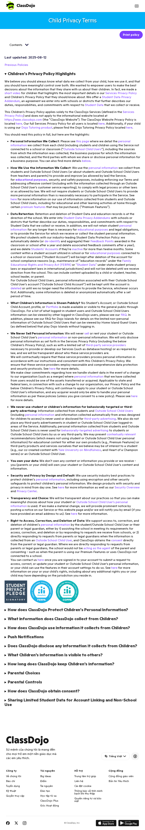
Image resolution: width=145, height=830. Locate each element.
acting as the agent (96, 548)
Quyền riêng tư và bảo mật (87, 800)
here (19, 123)
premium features (33, 207)
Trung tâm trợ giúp (85, 776)
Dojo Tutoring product (36, 127)
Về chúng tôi (13, 776)
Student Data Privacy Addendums (86, 218)
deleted (16, 288)
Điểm (43, 781)
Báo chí (10, 781)
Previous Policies (16, 65)
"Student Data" (86, 265)
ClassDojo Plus (49, 800)
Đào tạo (45, 791)
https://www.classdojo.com (23, 119)
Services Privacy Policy (121, 93)
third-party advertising (100, 418)
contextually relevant (121, 434)
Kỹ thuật (11, 791)
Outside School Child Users (82, 149)
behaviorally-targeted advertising (84, 430)
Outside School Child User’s (95, 502)
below (86, 161)
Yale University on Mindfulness (79, 450)
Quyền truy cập (15, 795)
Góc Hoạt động (49, 805)
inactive (77, 249)
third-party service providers (106, 345)
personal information (103, 168)
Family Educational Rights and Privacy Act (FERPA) (71, 263)
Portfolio (52, 307)
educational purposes (93, 229)
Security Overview (127, 487)
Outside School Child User (54, 540)
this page (82, 141)
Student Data (94, 105)
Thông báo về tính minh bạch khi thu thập (88, 792)
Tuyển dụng (13, 786)
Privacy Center (27, 491)
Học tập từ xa (48, 795)
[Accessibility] (135, 756)
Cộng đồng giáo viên (121, 776)
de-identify (52, 241)
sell (86, 333)
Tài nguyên (46, 786)
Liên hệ (78, 781)
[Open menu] (136, 6)
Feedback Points (102, 241)
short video (12, 93)
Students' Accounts (44, 249)
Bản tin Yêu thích (119, 781)
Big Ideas (45, 776)
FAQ (123, 315)
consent (116, 540)
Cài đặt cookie (82, 786)
